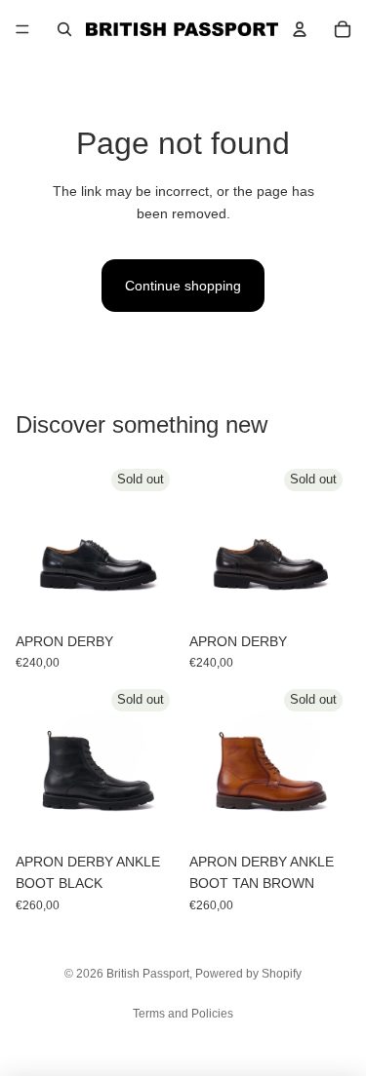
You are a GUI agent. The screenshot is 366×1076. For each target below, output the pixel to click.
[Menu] (22, 29)
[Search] (64, 29)
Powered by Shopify (248, 973)
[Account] (299, 29)
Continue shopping (183, 285)
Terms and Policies (183, 1013)
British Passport (147, 973)
